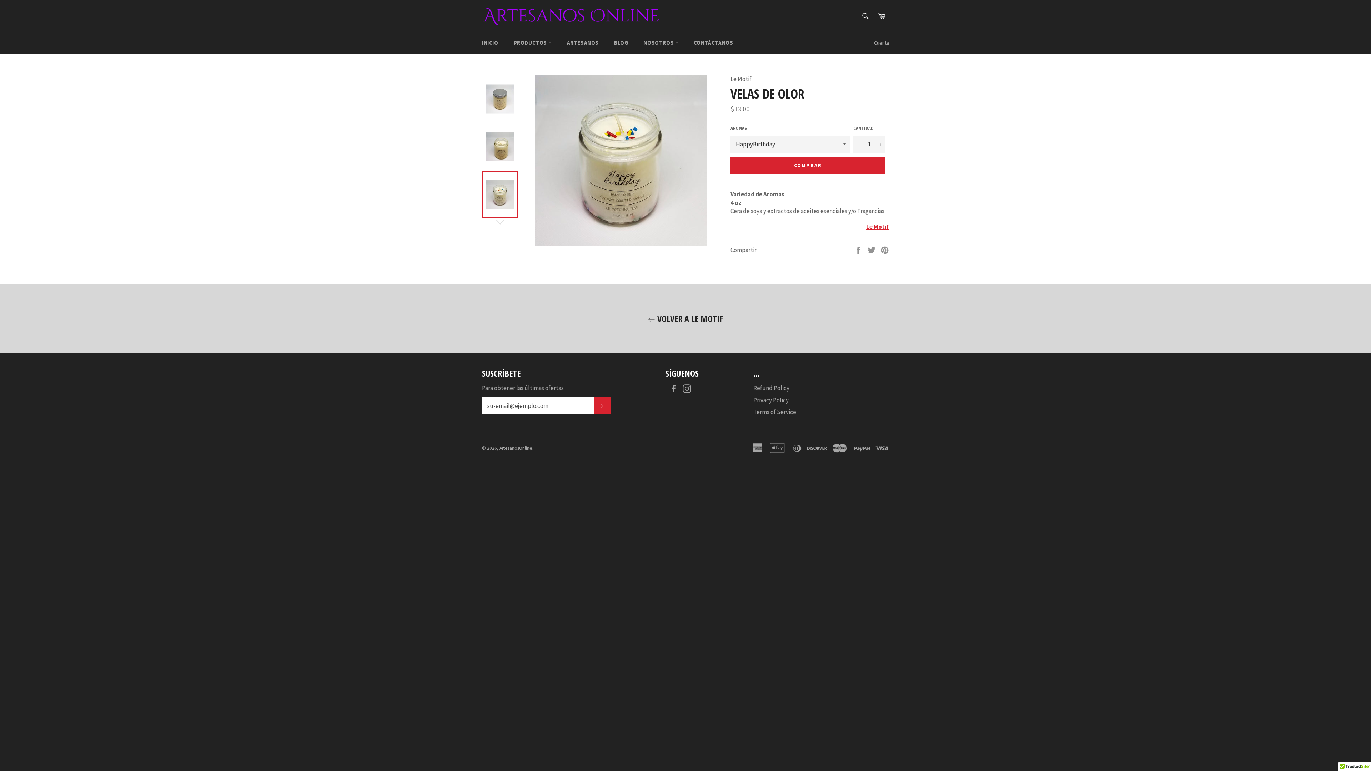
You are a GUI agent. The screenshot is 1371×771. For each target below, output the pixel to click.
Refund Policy (771, 388)
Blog (621, 42)
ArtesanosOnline (515, 448)
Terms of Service (774, 412)
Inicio (490, 42)
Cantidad (863, 128)
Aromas (738, 128)
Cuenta (881, 43)
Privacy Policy (771, 400)
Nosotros (659, 42)
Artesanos (583, 42)
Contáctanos (713, 42)
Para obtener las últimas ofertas (523, 388)
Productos (531, 42)
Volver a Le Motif (689, 318)
